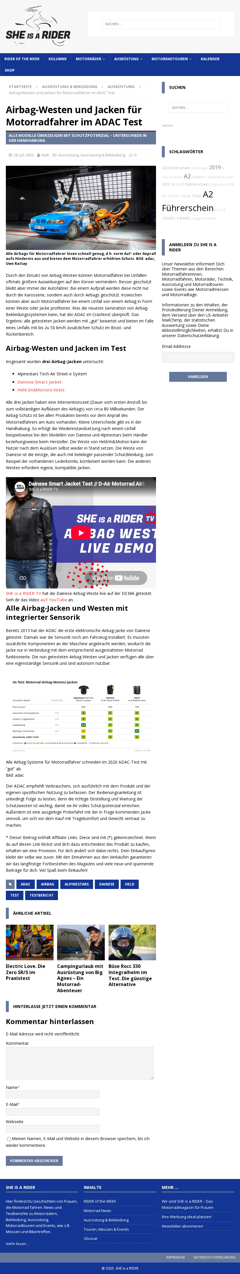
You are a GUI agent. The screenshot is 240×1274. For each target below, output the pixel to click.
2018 (230, 184)
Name (12, 1087)
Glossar (91, 1238)
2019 (215, 167)
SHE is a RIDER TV (23, 593)
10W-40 (185, 196)
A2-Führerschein (176, 167)
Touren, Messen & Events (106, 1229)
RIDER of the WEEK (22, 58)
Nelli (45, 155)
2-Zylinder (217, 184)
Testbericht (42, 895)
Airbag (47, 884)
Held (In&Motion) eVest (41, 390)
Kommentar (17, 1043)
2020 (166, 184)
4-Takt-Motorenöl (220, 177)
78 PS (175, 184)
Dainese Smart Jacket (40, 382)
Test (14, 895)
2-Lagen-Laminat (203, 218)
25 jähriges (200, 168)
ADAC (25, 884)
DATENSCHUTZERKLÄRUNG (214, 1257)
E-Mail (12, 1104)
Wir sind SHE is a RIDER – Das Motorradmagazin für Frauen (187, 1204)
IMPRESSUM (175, 1257)
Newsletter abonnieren (182, 1226)
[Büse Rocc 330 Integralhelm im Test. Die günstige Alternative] (132, 942)
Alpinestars (77, 884)
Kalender (210, 58)
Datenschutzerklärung (198, 335)
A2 (187, 176)
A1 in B (220, 210)
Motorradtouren (170, 58)
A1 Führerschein (194, 184)
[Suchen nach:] (161, 24)
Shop (10, 70)
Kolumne (58, 58)
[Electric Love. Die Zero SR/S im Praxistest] (30, 942)
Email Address (175, 346)
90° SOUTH (170, 196)
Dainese (106, 884)
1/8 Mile (183, 218)
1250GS (168, 218)
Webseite (14, 1121)
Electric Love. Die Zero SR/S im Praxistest (25, 972)
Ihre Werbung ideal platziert (186, 1216)
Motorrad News (97, 1210)
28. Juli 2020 (23, 155)
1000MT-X (199, 177)
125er (197, 196)
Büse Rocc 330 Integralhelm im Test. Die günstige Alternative (130, 975)
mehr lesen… (17, 1243)
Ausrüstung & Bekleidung (69, 86)
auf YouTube (53, 600)
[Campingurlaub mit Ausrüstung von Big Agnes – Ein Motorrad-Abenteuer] (81, 942)
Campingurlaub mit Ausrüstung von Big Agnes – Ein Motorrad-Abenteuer (80, 978)
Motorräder (88, 58)
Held (129, 884)
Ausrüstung (126, 58)
